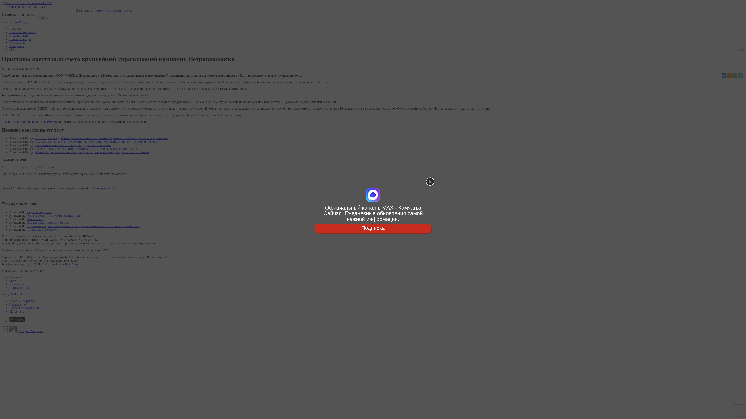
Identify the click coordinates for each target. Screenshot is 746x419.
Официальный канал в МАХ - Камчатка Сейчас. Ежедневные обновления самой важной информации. (373, 213)
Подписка (373, 228)
